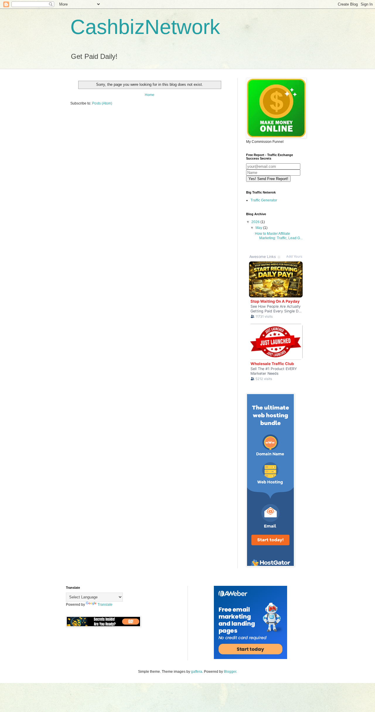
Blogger (230, 672)
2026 (255, 222)
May (259, 228)
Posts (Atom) (102, 103)
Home (149, 95)
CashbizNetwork (145, 27)
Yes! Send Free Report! (268, 179)
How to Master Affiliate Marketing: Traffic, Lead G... (279, 236)
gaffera (196, 672)
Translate (105, 605)
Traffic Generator (263, 200)
